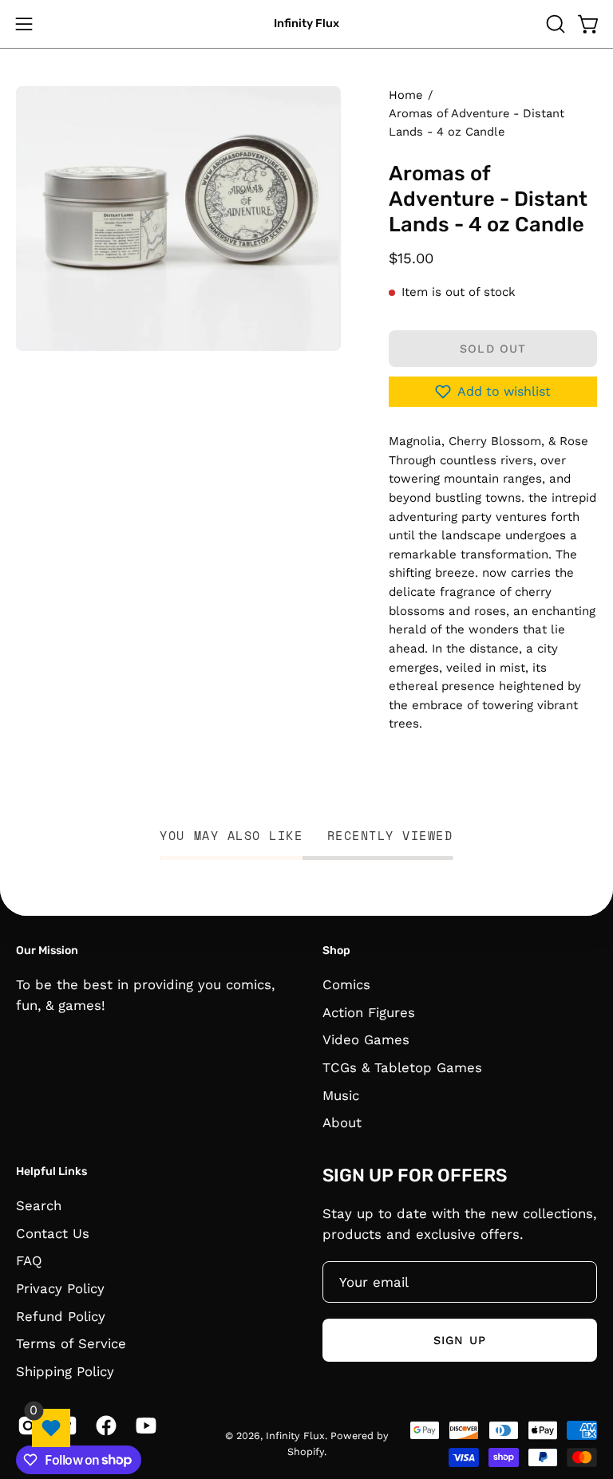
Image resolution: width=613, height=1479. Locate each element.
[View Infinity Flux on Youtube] (143, 1426)
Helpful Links (51, 1171)
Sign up (459, 1340)
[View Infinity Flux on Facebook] (103, 1426)
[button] (554, 24)
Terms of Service (71, 1343)
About (342, 1122)
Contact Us (52, 1232)
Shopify (305, 1451)
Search (38, 1205)
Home (405, 95)
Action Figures (368, 1012)
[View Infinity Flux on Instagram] (25, 1426)
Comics (346, 984)
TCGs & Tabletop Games (402, 1067)
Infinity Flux (306, 23)
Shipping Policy (65, 1370)
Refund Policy (60, 1315)
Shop (336, 950)
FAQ (29, 1260)
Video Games (365, 1039)
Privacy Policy (60, 1288)
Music (340, 1094)
